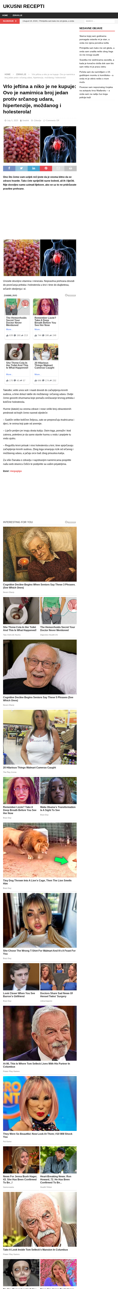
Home (5, 15)
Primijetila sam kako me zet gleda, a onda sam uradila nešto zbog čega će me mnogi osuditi (96, 51)
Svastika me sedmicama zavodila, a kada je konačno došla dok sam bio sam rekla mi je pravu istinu (96, 63)
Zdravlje (17, 15)
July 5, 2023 (12, 120)
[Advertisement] (40, 49)
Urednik (25, 120)
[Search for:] (99, 21)
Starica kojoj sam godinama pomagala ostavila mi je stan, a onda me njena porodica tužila (94, 39)
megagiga (16, 471)
